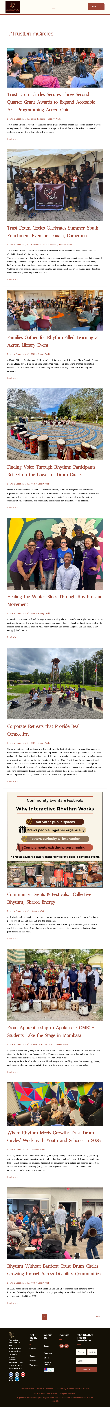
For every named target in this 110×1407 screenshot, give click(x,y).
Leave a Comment (15, 119)
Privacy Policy (27, 1389)
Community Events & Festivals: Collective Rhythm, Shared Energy (49, 898)
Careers (33, 1349)
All (28, 119)
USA (33, 354)
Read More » (13, 139)
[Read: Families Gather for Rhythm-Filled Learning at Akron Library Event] (55, 310)
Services (48, 1353)
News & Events (47, 1363)
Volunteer (34, 1365)
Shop (46, 1358)
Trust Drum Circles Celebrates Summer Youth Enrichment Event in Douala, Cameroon (52, 232)
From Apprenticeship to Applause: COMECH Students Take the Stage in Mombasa (50, 1032)
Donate (33, 1360)
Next (100, 1316)
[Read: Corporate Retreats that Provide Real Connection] (55, 683)
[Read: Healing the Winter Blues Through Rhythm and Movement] (55, 554)
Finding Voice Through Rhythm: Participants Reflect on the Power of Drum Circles (51, 471)
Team (46, 1346)
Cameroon (36, 244)
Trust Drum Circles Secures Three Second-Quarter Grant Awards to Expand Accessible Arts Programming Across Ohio (51, 102)
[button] (54, 8)
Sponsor (33, 1356)
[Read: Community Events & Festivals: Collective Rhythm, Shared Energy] (55, 839)
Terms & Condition (46, 1389)
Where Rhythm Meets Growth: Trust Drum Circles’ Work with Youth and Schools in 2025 (53, 1137)
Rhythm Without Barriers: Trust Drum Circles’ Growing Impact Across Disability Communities (53, 1270)
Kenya (34, 1044)
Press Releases (38, 119)
